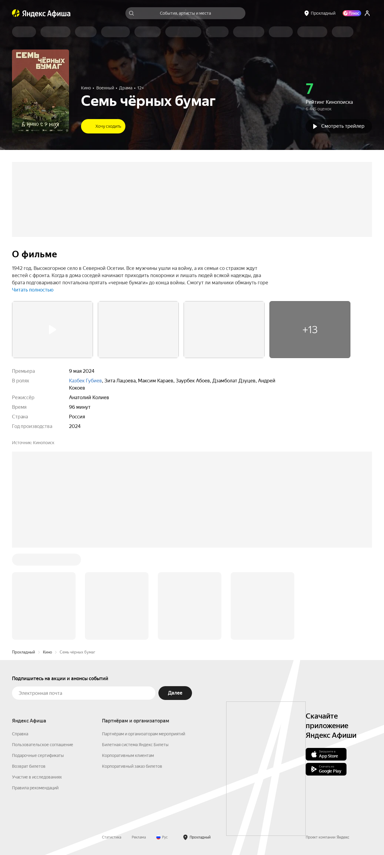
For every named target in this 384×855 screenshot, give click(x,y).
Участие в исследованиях (37, 777)
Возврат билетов (29, 766)
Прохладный (23, 652)
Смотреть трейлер (342, 126)
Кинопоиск (43, 442)
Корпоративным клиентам (128, 755)
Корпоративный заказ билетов (132, 766)
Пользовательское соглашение (42, 744)
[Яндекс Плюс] (352, 13)
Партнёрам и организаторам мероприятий (143, 733)
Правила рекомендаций (35, 787)
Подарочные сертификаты (38, 755)
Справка (20, 733)
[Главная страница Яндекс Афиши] (16, 13)
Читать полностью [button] (32, 290)
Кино (47, 652)
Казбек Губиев (85, 381)
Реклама (139, 837)
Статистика (111, 837)
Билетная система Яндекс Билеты (135, 744)
